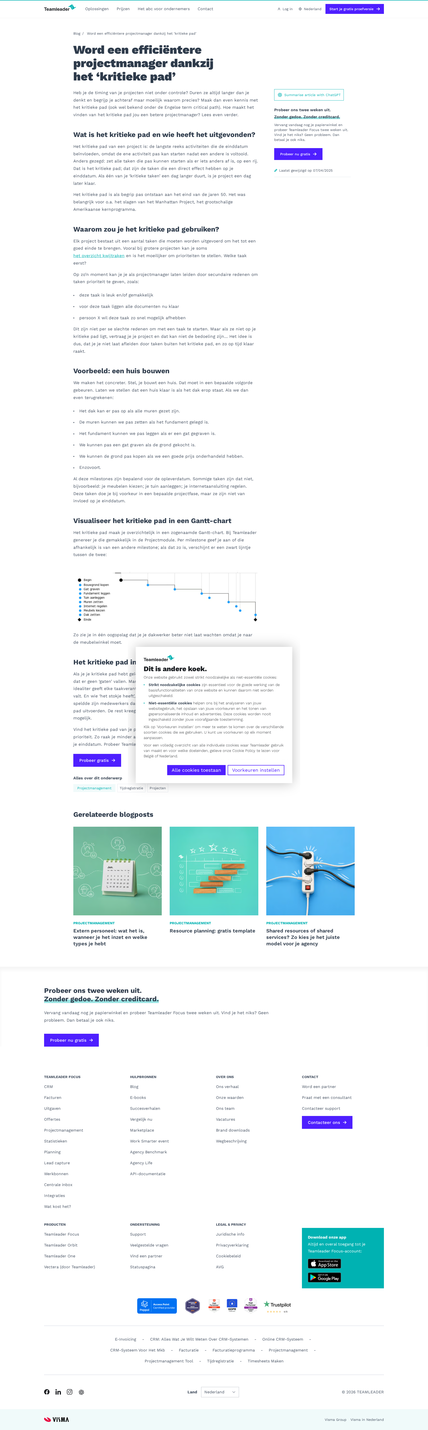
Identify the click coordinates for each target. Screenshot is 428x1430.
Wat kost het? (57, 1206)
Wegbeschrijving (231, 1141)
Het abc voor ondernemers (164, 8)
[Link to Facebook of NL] (47, 1392)
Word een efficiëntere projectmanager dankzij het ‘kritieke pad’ (141, 33)
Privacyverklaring (232, 1245)
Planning (52, 1152)
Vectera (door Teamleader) (69, 1267)
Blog (76, 33)
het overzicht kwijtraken (99, 255)
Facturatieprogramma (234, 1350)
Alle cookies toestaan (196, 770)
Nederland (168, 756)
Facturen (52, 1097)
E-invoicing (125, 1339)
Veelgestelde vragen (149, 1245)
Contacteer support (321, 1108)
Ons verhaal (227, 1086)
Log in (288, 9)
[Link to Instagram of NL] (69, 1392)
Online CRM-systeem (282, 1339)
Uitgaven (52, 1108)
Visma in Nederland (367, 1420)
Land (192, 1392)
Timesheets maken (266, 1361)
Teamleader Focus (61, 1234)
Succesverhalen (145, 1108)
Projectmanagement (94, 788)
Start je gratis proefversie (351, 9)
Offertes (52, 1119)
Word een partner (319, 1086)
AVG (220, 1267)
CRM (48, 1086)
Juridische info (230, 1234)
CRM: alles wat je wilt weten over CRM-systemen (199, 1339)
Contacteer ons (324, 1122)
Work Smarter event (149, 1141)
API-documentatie (147, 1173)
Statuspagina (142, 1267)
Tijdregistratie (131, 788)
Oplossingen (97, 8)
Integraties (54, 1195)
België (149, 756)
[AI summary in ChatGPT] (81, 1392)
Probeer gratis (94, 760)
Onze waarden (230, 1097)
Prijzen (123, 8)
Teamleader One (59, 1256)
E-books (138, 1097)
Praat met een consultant (327, 1097)
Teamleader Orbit (61, 1245)
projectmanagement (288, 1350)
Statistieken (55, 1141)
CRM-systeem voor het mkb (137, 1350)
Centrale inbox (58, 1184)
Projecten (158, 788)
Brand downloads (233, 1130)
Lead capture (57, 1163)
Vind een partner (146, 1256)
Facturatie (189, 1350)
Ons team (225, 1108)
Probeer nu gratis (295, 154)
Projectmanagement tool (169, 1361)
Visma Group (336, 1420)
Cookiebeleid (228, 1256)
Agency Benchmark (148, 1152)
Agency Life (141, 1163)
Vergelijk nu (141, 1119)
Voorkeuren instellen (256, 770)
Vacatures (225, 1119)
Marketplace (142, 1130)
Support (138, 1234)
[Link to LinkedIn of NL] (58, 1392)
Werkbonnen (56, 1173)
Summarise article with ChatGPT (312, 95)
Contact (205, 8)
